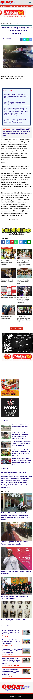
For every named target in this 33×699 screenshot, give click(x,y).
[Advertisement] (16, 682)
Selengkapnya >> (7, 636)
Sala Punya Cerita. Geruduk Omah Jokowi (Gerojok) (16, 485)
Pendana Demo (5, 487)
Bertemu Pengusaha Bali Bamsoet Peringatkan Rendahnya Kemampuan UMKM (23, 263)
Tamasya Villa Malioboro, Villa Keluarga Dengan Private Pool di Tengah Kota (11, 632)
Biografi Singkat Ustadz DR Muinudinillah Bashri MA (16, 573)
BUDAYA (3, 6)
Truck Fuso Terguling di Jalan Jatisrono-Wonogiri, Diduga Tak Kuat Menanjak (11, 641)
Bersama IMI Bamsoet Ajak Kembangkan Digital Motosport (8, 262)
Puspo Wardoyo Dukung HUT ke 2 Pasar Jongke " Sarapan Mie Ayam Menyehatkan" (12, 650)
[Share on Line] (29, 242)
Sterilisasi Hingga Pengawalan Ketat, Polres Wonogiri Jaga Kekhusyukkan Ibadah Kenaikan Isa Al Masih (15, 120)
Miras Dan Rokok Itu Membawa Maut (6, 317)
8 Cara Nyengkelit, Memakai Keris (13, 619)
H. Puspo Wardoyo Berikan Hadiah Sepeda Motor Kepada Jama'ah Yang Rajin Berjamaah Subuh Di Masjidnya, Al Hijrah (15, 516)
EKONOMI (16, 6)
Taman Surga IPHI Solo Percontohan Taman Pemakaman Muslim (14, 543)
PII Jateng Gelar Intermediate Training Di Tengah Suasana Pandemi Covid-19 (24, 319)
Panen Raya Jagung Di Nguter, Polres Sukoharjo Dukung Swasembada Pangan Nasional (16, 96)
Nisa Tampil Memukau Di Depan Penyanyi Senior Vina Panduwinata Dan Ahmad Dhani (23, 300)
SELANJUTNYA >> (16, 328)
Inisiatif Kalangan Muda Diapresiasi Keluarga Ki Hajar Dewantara (14, 103)
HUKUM (10, 6)
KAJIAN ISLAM (25, 6)
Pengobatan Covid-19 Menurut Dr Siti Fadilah (7, 280)
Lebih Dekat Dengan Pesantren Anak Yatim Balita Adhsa (14, 597)
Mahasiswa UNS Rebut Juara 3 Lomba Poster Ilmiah (23, 281)
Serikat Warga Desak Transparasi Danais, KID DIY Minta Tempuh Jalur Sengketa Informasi (21, 443)
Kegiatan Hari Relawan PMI (8, 297)
